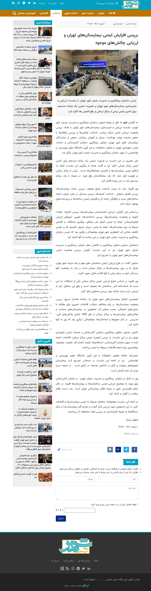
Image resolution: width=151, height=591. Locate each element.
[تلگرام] (78, 568)
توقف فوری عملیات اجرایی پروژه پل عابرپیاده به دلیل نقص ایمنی (25, 362)
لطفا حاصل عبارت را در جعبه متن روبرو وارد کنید (114, 504)
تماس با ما (52, 3)
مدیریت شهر (88, 13)
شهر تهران (100, 579)
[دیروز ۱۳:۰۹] (45, 50)
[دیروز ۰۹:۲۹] (45, 127)
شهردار (101, 13)
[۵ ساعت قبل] (45, 192)
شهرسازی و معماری (26, 13)
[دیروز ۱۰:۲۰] (45, 62)
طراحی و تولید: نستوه (73, 585)
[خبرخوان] (67, 568)
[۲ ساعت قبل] (45, 96)
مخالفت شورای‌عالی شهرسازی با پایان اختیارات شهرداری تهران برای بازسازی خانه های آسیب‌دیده (33, 222)
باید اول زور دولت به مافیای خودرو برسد (25, 178)
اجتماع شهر (118, 23)
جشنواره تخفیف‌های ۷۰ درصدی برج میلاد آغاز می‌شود (27, 399)
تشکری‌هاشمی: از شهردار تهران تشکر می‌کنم (26, 166)
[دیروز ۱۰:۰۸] (45, 155)
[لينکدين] (89, 568)
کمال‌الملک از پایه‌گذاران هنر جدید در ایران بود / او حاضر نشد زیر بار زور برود (26, 236)
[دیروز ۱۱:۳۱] (45, 180)
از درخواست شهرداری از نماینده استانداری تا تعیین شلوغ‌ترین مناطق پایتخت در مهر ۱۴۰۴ (33, 206)
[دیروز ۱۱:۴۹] (45, 31)
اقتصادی (44, 13)
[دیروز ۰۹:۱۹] (45, 112)
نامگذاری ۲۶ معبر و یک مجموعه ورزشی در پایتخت (25, 154)
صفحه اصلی (131, 23)
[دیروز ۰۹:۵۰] (45, 205)
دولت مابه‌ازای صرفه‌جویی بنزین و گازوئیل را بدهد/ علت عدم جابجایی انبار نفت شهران (32, 113)
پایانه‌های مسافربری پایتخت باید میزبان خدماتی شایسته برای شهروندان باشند (25, 387)
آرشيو (61, 3)
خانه (111, 13)
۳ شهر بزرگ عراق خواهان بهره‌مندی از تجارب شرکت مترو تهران (26, 127)
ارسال (61, 518)
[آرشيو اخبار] (62, 568)
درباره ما (42, 3)
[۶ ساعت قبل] (45, 235)
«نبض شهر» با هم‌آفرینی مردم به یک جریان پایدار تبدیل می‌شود (26, 350)
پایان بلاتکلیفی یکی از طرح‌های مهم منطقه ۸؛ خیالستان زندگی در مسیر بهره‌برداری (33, 98)
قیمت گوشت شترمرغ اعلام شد (25, 475)
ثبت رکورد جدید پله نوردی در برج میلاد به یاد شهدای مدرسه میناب (26, 427)
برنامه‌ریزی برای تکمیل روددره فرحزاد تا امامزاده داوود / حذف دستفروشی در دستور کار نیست (32, 141)
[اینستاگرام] (73, 568)
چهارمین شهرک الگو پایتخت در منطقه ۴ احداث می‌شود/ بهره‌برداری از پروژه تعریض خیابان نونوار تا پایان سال (32, 82)
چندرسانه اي (83, 561)
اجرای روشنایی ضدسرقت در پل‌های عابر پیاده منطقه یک (25, 192)
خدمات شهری (70, 13)
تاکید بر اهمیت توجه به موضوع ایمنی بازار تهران (26, 373)
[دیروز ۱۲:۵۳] (45, 167)
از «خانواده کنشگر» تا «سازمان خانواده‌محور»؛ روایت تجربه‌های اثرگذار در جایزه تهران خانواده (32, 413)
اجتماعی (56, 13)
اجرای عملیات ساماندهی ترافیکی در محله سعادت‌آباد (25, 48)
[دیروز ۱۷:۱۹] (45, 81)
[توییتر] (83, 568)
